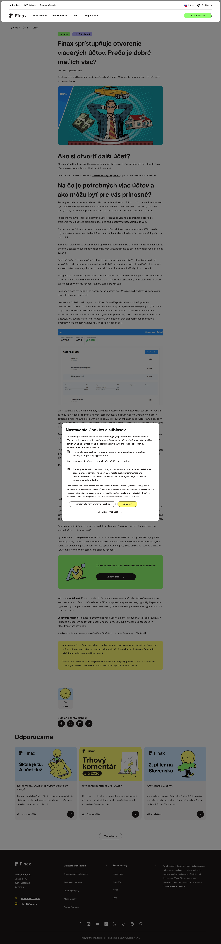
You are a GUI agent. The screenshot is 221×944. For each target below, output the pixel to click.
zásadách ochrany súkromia (126, 496)
